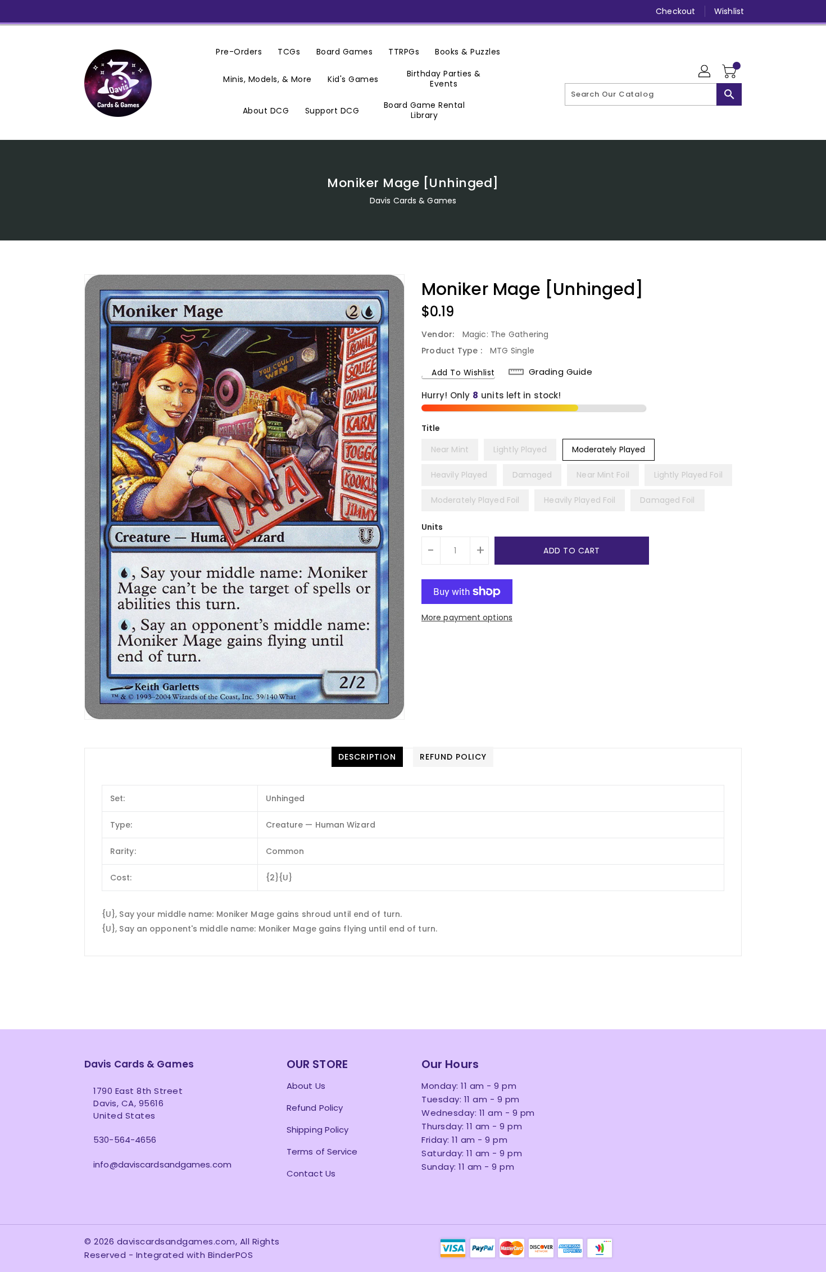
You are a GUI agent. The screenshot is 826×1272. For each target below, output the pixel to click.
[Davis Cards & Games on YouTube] (132, 11)
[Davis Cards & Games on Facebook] (68, 11)
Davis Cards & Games (413, 200)
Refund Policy (315, 1108)
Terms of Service (322, 1151)
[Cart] (730, 72)
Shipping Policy (318, 1129)
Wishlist (729, 11)
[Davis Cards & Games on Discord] (154, 11)
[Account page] (705, 72)
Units (432, 527)
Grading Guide (561, 372)
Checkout (675, 11)
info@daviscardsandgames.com (162, 1164)
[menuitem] (239, 51)
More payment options (466, 617)
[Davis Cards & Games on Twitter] (89, 11)
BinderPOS (230, 1255)
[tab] (367, 757)
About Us (306, 1086)
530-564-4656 (124, 1140)
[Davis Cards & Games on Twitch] (175, 11)
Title (431, 428)
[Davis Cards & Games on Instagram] (111, 11)
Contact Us (311, 1173)
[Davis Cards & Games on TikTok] (197, 11)
